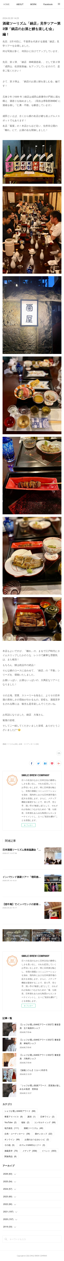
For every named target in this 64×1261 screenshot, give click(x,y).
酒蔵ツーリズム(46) (10, 744)
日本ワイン (47, 1116)
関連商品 (10, 1156)
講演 (31, 1116)
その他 (9, 1144)
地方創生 (11, 1128)
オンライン (12, 1139)
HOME (6, 4)
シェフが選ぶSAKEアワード (19, 1110)
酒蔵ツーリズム (33, 1128)
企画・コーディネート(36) (29, 744)
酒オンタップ (43, 1133)
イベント (49, 1150)
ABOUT (19, 4)
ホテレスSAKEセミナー (32, 1144)
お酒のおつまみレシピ (37, 1139)
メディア (30, 1150)
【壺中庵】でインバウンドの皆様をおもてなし (29, 904)
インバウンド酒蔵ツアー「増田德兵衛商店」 (26, 876)
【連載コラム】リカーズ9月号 (33, 1070)
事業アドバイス (13, 1116)
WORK (33, 4)
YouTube (10, 1122)
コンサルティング (45, 1122)
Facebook (48, 4)
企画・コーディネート (17, 1133)
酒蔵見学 (11, 1150)
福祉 (25, 1122)
